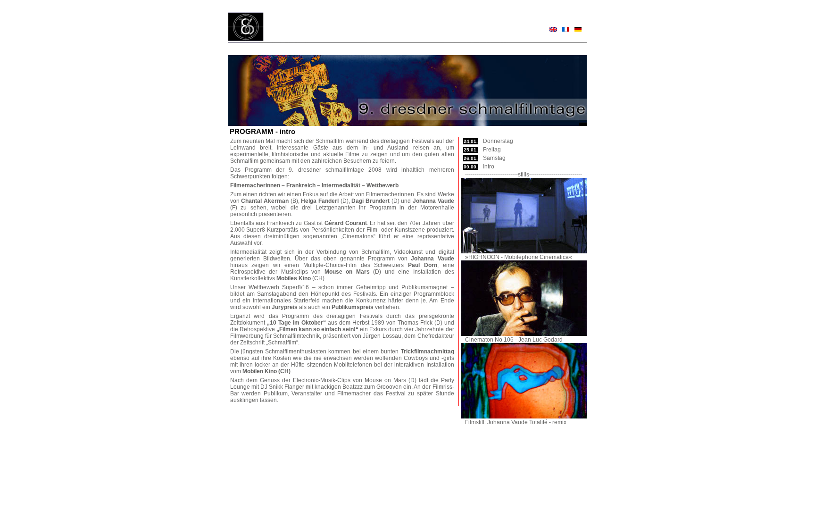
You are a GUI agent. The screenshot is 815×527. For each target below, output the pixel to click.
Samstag (494, 158)
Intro (488, 166)
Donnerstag (498, 141)
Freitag (492, 149)
